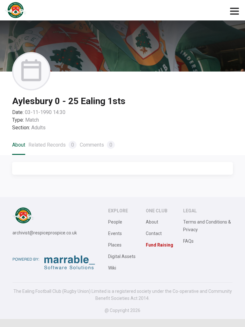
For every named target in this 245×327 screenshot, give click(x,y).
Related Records (51, 145)
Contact (154, 233)
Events (115, 233)
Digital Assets (122, 256)
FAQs (188, 241)
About (18, 145)
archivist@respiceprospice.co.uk (44, 232)
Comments (96, 145)
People (115, 221)
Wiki (112, 267)
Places (115, 244)
